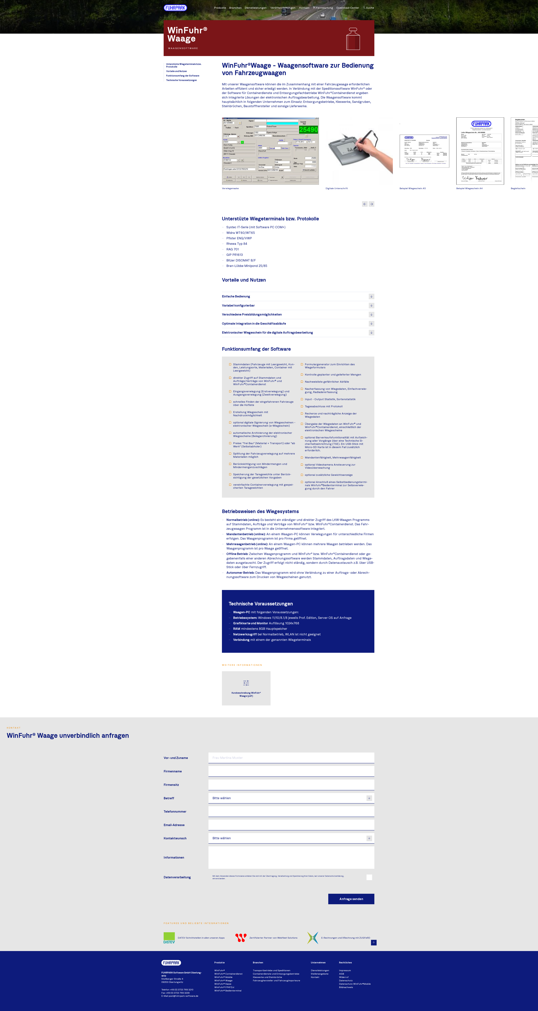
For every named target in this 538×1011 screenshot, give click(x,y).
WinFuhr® (219, 970)
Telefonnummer (175, 811)
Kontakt (304, 7)
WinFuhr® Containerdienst (228, 973)
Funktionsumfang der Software (182, 75)
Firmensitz (171, 785)
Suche (368, 8)
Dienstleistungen (256, 7)
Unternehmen (318, 962)
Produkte (220, 7)
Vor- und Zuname (176, 758)
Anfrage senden (351, 899)
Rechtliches (345, 962)
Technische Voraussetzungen (181, 80)
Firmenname (173, 771)
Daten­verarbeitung (177, 877)
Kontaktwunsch (175, 838)
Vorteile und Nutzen (176, 71)
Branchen (235, 7)
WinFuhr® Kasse (222, 984)
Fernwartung (323, 8)
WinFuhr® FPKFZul (224, 987)
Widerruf (344, 977)
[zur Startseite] (175, 7)
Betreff (169, 798)
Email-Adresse (174, 825)
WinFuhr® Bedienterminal (227, 990)
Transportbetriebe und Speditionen (271, 970)
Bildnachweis (346, 987)
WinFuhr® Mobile (223, 977)
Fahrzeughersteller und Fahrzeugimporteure (276, 980)
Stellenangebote (319, 973)
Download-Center (347, 7)
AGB (341, 973)
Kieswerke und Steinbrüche (267, 977)
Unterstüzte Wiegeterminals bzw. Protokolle (183, 65)
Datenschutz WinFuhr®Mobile (355, 984)
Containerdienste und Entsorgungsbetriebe (276, 973)
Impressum (345, 970)
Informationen (174, 857)
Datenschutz (346, 980)
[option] (270, 153)
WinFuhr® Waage (223, 980)
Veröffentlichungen (282, 7)
